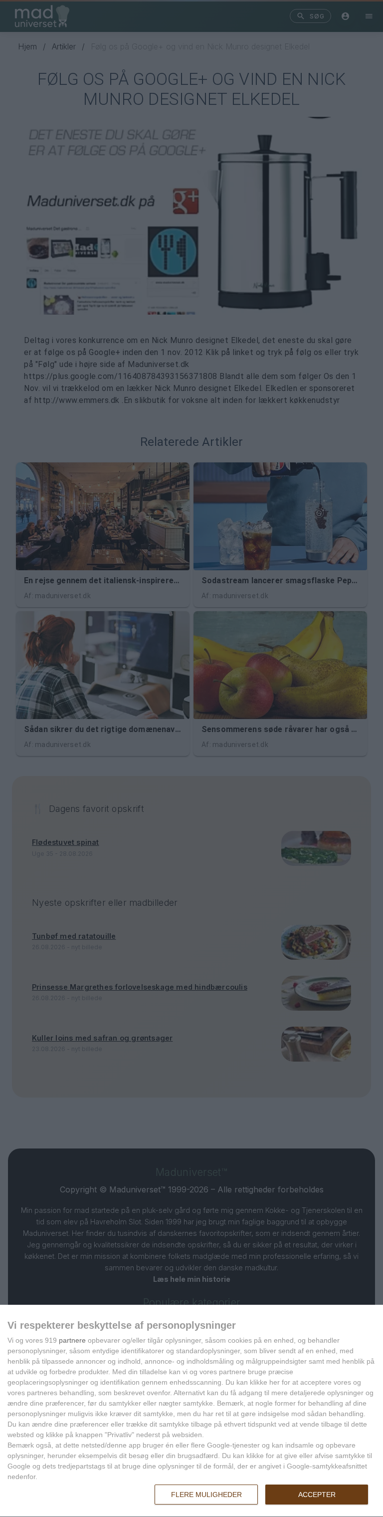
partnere (72, 1340)
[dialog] (191, 1411)
